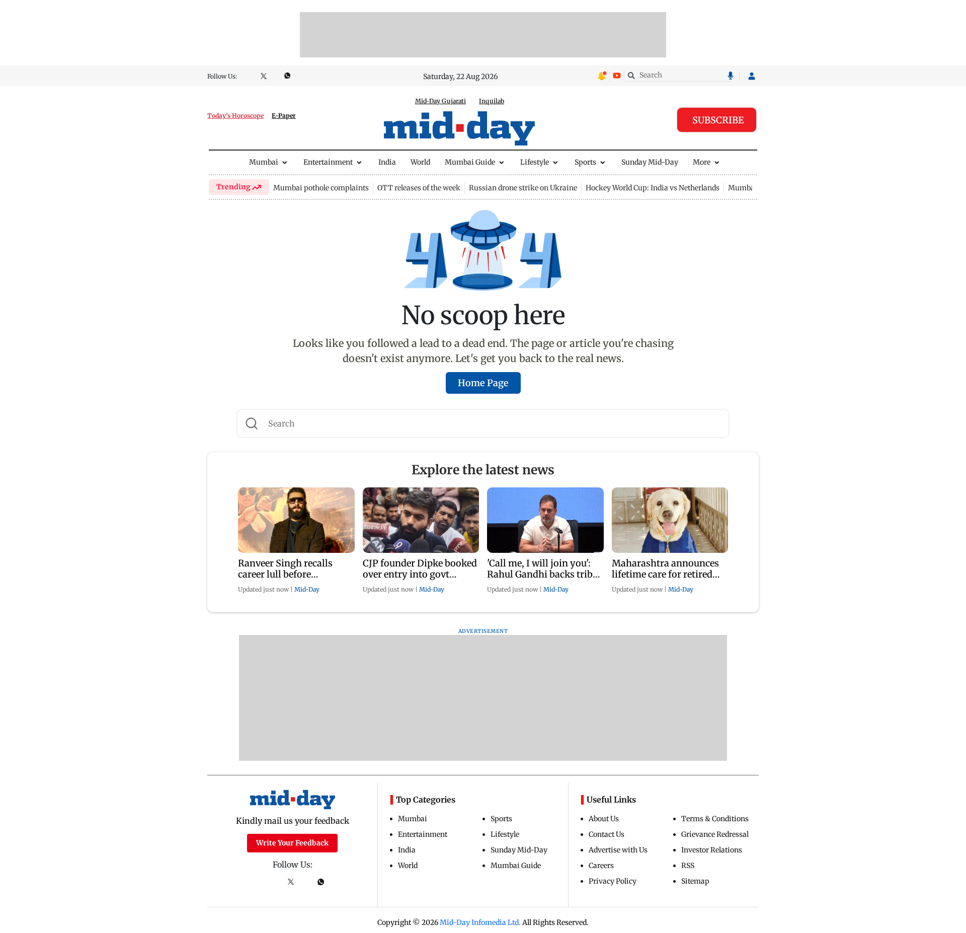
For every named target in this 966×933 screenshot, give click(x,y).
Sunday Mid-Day (649, 162)
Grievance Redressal (715, 834)
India (387, 162)
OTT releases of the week (418, 187)
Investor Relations (711, 849)
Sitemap (695, 881)
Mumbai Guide (470, 162)
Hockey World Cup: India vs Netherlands (652, 187)
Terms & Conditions (715, 818)
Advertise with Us (618, 849)
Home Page (483, 383)
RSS (687, 865)
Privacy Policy (612, 881)
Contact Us (606, 834)
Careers (601, 865)
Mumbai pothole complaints (321, 187)
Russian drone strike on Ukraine (523, 187)
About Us (604, 818)
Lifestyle (534, 162)
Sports (585, 162)
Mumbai (263, 162)
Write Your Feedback (292, 842)
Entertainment (328, 162)
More (701, 162)
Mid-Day (306, 589)
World (420, 162)
